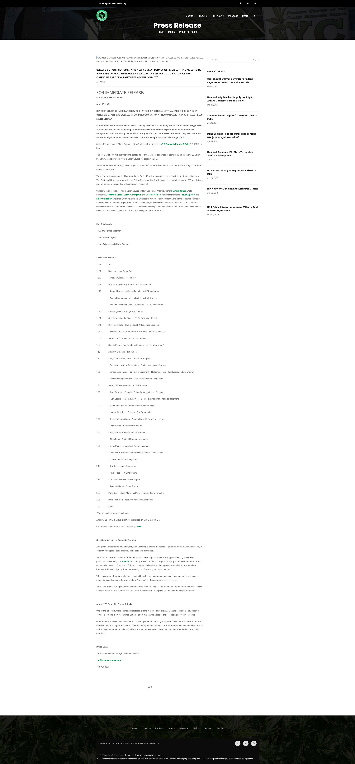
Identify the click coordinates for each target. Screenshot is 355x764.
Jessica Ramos (153, 195)
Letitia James (179, 191)
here (139, 526)
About (189, 16)
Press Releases (188, 32)
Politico (126, 561)
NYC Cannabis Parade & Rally (175, 144)
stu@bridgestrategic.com (108, 660)
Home (161, 32)
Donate (220, 728)
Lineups (203, 16)
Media (245, 16)
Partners (171, 728)
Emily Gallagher (104, 199)
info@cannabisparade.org (114, 3)
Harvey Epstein (188, 195)
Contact (208, 728)
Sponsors (233, 16)
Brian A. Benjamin (132, 195)
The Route (218, 16)
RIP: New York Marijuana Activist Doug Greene (232, 188)
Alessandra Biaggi (114, 195)
